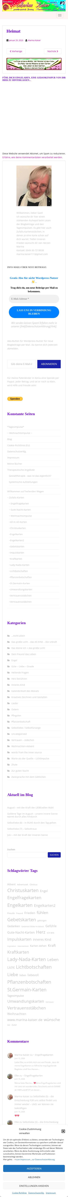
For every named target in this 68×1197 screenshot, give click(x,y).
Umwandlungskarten (25, 1001)
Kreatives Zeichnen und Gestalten (29, 697)
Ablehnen (34, 1177)
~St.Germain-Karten (19, 583)
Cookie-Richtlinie (19, 1192)
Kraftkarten (18, 952)
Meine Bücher (14, 463)
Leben (53, 959)
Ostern (15, 709)
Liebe (12, 974)
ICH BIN (50, 932)
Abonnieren (49, 364)
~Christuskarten (17, 528)
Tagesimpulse (15, 995)
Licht (11, 967)
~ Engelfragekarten (19, 503)
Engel (14, 660)
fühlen (42, 912)
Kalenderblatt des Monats (25, 690)
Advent (11, 884)
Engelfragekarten (24, 897)
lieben (22, 975)
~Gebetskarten (16, 546)
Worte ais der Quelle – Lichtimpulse (30, 758)
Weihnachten (16, 1014)
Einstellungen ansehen (34, 1185)
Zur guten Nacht (20, 770)
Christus (33, 884)
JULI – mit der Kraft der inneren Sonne (27, 834)
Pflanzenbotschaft (20, 721)
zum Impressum (23, 1159)
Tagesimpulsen (24, 227)
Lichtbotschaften (34, 967)
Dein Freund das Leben (23, 654)
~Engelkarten (16, 534)
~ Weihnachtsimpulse (20, 515)
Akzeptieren (34, 1168)
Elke (17, 1075)
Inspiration (11, 946)
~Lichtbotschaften (18, 571)
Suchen (11, 849)
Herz (40, 932)
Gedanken (13, 926)
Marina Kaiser (34, 40)
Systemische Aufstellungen (23, 481)
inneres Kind (42, 939)
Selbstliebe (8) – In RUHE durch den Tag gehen (31, 822)
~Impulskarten (16, 552)
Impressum (51, 1192)
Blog (9, 439)
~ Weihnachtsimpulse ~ (19, 433)
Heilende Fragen (20, 672)
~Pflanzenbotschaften (20, 577)
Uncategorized (19, 733)
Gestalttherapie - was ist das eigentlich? (30, 475)
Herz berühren (19, 678)
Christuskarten (23, 890)
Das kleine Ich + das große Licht (28, 647)
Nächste (52, 51)
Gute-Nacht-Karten (21, 932)
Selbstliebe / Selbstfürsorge (26, 727)
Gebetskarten (21, 919)
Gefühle (51, 926)
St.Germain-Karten (26, 989)
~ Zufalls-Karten (15, 497)
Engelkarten (20, 905)
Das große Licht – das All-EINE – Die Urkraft (34, 641)
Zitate (14, 764)
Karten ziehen (38, 946)
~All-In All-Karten (18, 521)
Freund (19, 913)
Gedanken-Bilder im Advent (32, 926)
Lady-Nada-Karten (26, 959)
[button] (63, 1131)
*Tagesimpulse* (15, 426)
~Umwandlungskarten (20, 589)
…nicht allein (18, 635)
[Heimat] (34, 63)
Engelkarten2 (45, 905)
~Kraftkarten (15, 558)
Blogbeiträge (27, 224)
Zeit (8, 1025)
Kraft (52, 945)
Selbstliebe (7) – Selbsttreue (22, 828)
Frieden (29, 913)
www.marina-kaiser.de (24, 1020)
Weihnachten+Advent (22, 746)
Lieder (14, 703)
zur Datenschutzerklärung (43, 1159)
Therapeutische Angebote (21, 469)
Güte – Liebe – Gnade (22, 666)
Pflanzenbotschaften (29, 982)
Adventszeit (22, 884)
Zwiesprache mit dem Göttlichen (28, 776)
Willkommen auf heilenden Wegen (25, 491)
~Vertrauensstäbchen (20, 595)
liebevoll (33, 975)
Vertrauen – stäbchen (22, 740)
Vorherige (16, 51)
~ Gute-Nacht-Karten (20, 509)
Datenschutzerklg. (36, 1192)
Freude (11, 913)
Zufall (14, 1025)
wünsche (52, 1019)
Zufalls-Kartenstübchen (28, 231)
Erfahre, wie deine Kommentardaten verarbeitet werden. (32, 157)
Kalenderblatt (23, 946)
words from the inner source (26, 752)
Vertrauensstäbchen (26, 1008)
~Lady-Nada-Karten (19, 564)
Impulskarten (19, 939)
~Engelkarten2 (16, 540)
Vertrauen (50, 1002)
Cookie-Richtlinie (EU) (18, 445)
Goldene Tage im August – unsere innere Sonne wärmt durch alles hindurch (32, 815)
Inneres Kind (18, 684)
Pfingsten (16, 715)
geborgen (41, 920)
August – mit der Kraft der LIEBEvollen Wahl (30, 807)
